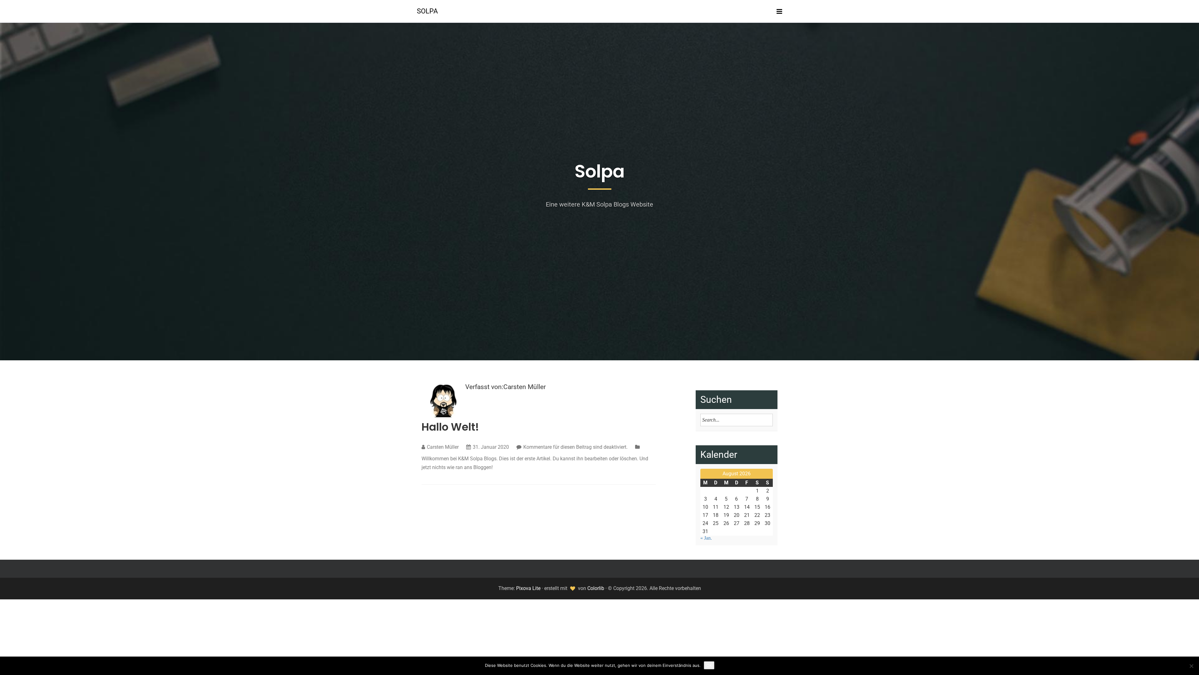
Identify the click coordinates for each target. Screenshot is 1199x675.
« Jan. (706, 538)
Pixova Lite (528, 588)
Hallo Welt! (450, 426)
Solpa (427, 11)
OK (709, 665)
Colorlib (595, 588)
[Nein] (1191, 666)
